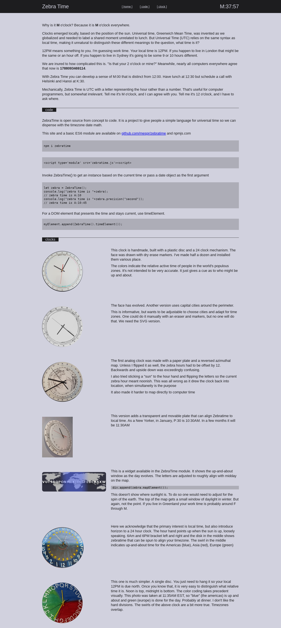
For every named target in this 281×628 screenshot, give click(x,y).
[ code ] (144, 6)
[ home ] (127, 6)
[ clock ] (162, 6)
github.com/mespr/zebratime (143, 133)
